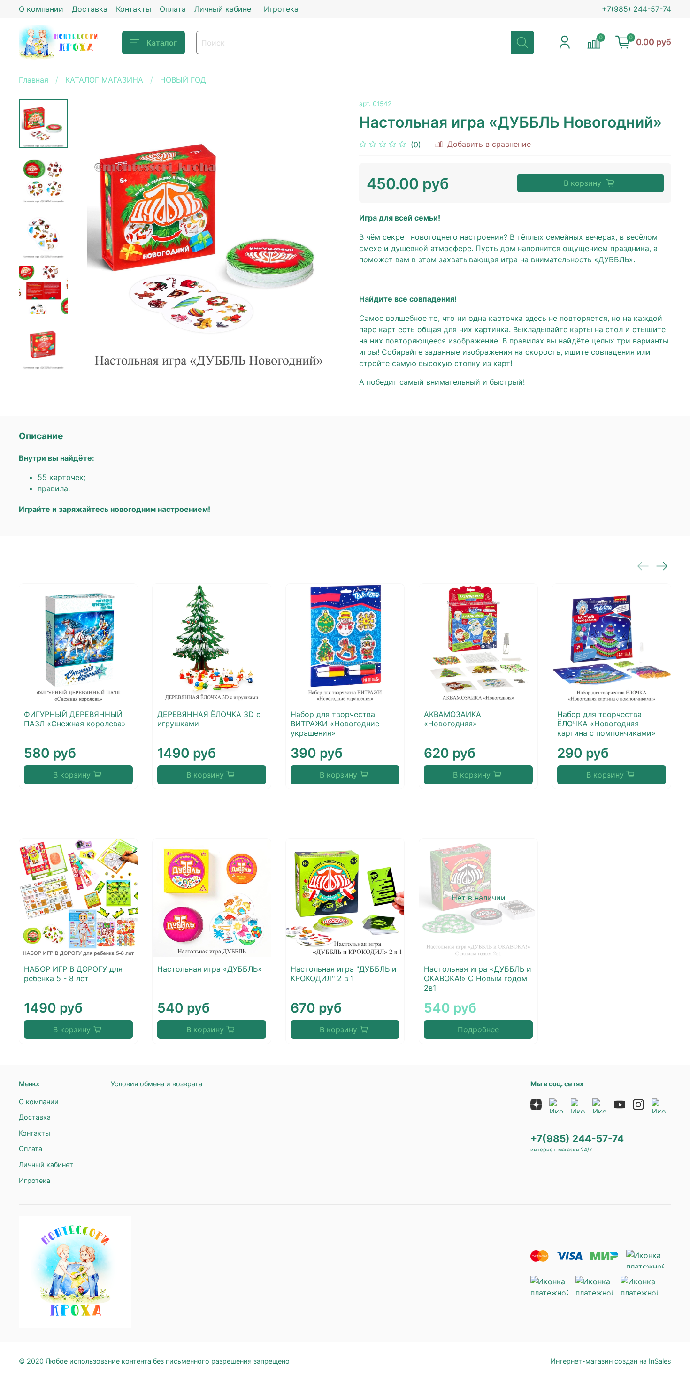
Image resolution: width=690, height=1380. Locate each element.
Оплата (173, 9)
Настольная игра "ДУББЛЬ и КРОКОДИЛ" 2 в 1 (344, 973)
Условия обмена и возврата (156, 1084)
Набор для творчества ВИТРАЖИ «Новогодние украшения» (335, 723)
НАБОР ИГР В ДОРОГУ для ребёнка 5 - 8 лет (73, 973)
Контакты (133, 9)
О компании (41, 9)
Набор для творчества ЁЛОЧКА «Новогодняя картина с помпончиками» (606, 723)
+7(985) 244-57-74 (636, 9)
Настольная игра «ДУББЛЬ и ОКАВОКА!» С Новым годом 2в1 (477, 978)
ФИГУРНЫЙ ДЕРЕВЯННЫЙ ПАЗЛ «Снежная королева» (75, 718)
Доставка (89, 9)
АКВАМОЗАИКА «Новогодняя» (452, 718)
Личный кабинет (224, 9)
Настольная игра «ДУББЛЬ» (209, 969)
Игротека (281, 9)
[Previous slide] (91, 235)
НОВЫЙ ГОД (183, 79)
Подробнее (478, 1029)
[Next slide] (326, 235)
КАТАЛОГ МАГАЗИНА (104, 79)
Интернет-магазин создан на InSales (611, 1361)
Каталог (161, 42)
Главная (33, 79)
